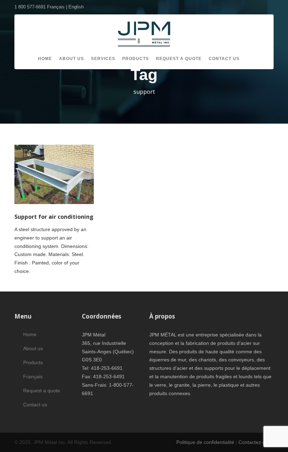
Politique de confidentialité (205, 442)
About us (71, 58)
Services (103, 58)
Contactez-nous (256, 442)
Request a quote (179, 58)
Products (135, 58)
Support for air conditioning (53, 217)
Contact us (224, 58)
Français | (57, 6)
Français (32, 376)
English (76, 6)
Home (45, 58)
